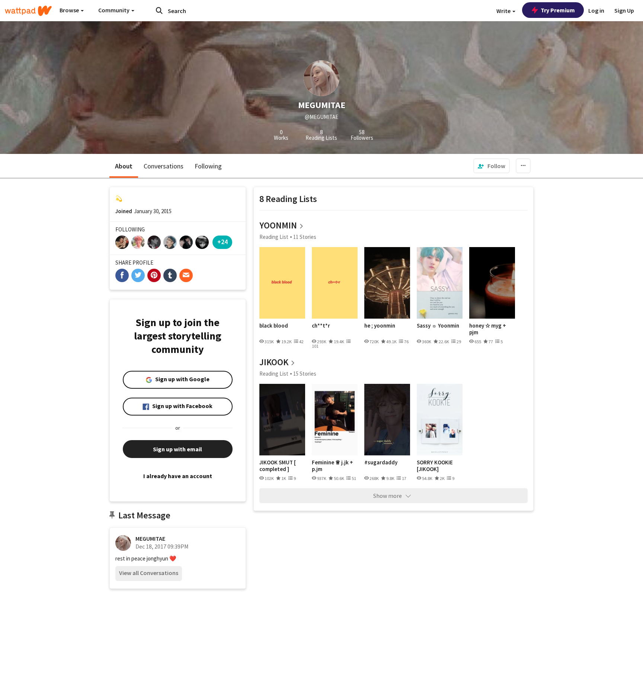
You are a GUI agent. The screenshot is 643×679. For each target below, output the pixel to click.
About (123, 166)
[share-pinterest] (154, 275)
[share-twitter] (138, 275)
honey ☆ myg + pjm (487, 328)
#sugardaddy (380, 462)
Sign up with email (177, 449)
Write (504, 11)
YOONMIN (278, 225)
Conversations (163, 166)
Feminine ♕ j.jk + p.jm (332, 465)
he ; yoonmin (379, 325)
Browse (70, 10)
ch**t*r (321, 325)
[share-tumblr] (170, 275)
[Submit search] (159, 10)
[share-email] (186, 275)
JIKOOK (273, 362)
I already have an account (177, 476)
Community (114, 10)
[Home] (28, 11)
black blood (273, 325)
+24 (222, 241)
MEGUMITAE (150, 538)
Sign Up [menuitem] (624, 10)
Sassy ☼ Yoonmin (438, 325)
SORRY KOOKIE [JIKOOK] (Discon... (435, 465)
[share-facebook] (122, 275)
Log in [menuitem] (596, 10)
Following (208, 166)
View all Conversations (148, 573)
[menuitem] (491, 165)
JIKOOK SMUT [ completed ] (277, 465)
